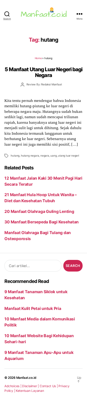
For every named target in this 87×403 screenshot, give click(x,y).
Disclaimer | (31, 386)
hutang (15, 155)
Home (38, 58)
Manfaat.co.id (26, 377)
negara (44, 155)
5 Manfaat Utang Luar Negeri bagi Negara (43, 72)
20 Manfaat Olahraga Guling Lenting (39, 211)
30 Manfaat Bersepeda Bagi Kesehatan (41, 221)
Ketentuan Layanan (30, 391)
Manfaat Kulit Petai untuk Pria (32, 308)
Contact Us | (49, 386)
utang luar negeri (68, 155)
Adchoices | (13, 386)
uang (53, 155)
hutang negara (30, 155)
